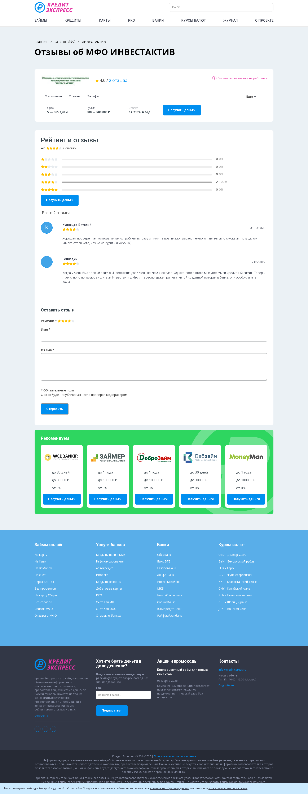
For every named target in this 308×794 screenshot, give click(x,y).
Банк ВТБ (164, 561)
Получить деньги (181, 110)
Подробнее (226, 685)
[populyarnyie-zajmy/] (65, 80)
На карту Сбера (46, 595)
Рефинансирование (110, 561)
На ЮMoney (43, 568)
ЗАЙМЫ (41, 20)
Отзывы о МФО (46, 615)
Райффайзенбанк (169, 615)
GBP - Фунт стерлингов (235, 575)
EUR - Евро (226, 568)
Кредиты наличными (110, 555)
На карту (41, 555)
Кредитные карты (108, 582)
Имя (45, 329)
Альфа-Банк (165, 575)
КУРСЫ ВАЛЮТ (193, 20)
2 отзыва (118, 80)
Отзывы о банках (108, 615)
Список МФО (44, 609)
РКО (131, 20)
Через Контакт (45, 582)
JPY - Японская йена (232, 609)
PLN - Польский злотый (235, 595)
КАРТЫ (105, 20)
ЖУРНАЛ (230, 20)
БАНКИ (158, 20)
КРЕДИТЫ (73, 20)
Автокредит (104, 568)
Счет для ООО (106, 609)
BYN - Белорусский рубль (237, 561)
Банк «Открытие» (169, 595)
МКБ (160, 588)
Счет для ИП (105, 602)
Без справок (43, 602)
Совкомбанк (166, 602)
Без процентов (45, 588)
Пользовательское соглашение (175, 756)
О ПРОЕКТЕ (264, 20)
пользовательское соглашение (227, 788)
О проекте (42, 715)
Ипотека (102, 575)
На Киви (40, 561)
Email (99, 688)
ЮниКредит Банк (169, 609)
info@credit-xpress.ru (232, 669)
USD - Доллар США (232, 555)
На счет (40, 575)
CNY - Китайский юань (234, 588)
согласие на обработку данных (169, 788)
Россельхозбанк (168, 582)
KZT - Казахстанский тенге (238, 582)
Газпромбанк (166, 568)
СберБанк (164, 555)
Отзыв (47, 350)
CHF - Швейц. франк (233, 602)
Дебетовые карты (109, 588)
